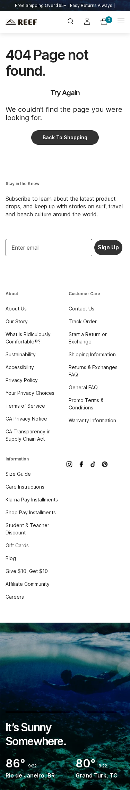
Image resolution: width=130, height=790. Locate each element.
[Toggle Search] (70, 22)
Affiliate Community (28, 584)
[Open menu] (121, 22)
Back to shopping (65, 137)
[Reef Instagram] (69, 464)
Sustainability (21, 354)
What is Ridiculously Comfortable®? (28, 337)
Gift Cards (17, 545)
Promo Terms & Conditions (86, 403)
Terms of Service (25, 406)
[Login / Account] (87, 22)
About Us (16, 308)
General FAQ (83, 387)
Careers (15, 597)
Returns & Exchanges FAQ (93, 370)
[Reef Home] (25, 22)
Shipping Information (92, 354)
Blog (11, 558)
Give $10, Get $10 (27, 571)
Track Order (83, 321)
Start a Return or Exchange (88, 337)
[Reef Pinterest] (105, 464)
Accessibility (20, 367)
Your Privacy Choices (30, 393)
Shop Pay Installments (31, 512)
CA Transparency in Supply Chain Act (28, 435)
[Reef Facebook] (81, 464)
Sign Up (108, 247)
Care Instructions (25, 487)
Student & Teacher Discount (27, 528)
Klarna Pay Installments (32, 499)
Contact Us (81, 308)
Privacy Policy (22, 380)
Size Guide (18, 474)
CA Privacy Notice (26, 419)
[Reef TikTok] (93, 464)
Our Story (17, 321)
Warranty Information (92, 420)
